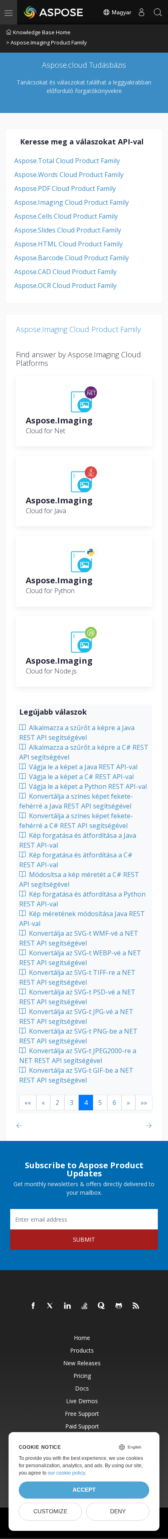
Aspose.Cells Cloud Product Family (66, 216)
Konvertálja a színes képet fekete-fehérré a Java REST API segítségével (76, 801)
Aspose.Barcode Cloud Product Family (71, 257)
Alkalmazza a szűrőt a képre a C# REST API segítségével (83, 752)
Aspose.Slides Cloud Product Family (67, 230)
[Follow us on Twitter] (50, 1306)
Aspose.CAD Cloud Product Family (65, 271)
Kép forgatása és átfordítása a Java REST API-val (77, 840)
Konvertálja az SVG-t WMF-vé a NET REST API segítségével (78, 938)
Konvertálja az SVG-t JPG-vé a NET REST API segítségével (76, 1016)
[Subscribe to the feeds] (136, 1306)
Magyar (120, 12)
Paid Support (82, 1426)
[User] (141, 12)
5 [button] (100, 1102)
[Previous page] (20, 1125)
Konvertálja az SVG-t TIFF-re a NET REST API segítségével (77, 977)
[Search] (158, 12)
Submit (84, 1239)
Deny (118, 1511)
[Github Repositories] (119, 1306)
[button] (27, 1102)
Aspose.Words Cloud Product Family (69, 174)
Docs (82, 1388)
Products (82, 1350)
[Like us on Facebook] (33, 1306)
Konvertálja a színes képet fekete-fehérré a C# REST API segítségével (76, 820)
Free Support (82, 1413)
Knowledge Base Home (42, 32)
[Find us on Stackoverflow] (85, 1306)
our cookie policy (66, 1473)
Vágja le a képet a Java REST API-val (82, 766)
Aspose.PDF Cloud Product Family (65, 188)
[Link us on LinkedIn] (67, 1306)
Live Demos (82, 1401)
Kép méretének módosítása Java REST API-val (82, 918)
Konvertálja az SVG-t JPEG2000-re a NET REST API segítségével (77, 1055)
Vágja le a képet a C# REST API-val (80, 776)
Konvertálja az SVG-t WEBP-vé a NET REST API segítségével (80, 957)
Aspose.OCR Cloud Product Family (65, 285)
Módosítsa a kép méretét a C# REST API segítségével (79, 879)
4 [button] (86, 1102)
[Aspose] (53, 12)
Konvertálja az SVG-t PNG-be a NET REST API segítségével (78, 1036)
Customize (50, 1511)
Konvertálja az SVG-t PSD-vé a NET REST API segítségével (77, 997)
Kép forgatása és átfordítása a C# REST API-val (76, 859)
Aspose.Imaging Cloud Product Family (71, 202)
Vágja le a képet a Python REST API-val (87, 786)
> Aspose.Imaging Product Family (46, 42)
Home (82, 1338)
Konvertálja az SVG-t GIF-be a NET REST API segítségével (76, 1075)
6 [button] (114, 1102)
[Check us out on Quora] (102, 1306)
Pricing (82, 1376)
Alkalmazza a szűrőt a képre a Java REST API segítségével (77, 732)
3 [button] (71, 1102)
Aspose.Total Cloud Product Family (67, 160)
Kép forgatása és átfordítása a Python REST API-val (82, 899)
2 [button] (57, 1102)
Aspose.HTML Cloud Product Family (68, 243)
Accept (84, 1490)
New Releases (82, 1363)
